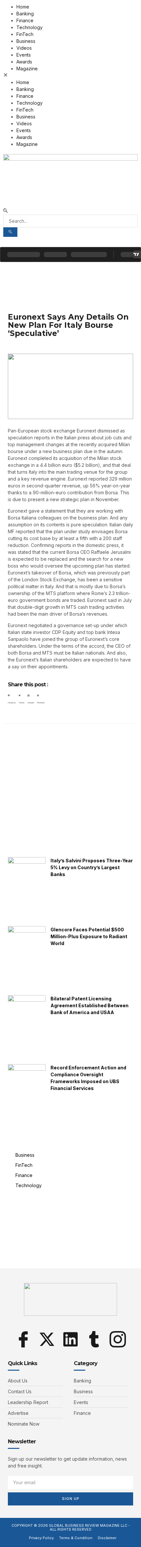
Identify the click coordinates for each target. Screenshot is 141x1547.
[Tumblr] (94, 1339)
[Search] (10, 232)
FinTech (24, 34)
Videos (24, 48)
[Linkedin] (70, 1339)
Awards (24, 61)
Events (23, 55)
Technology (29, 27)
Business (25, 41)
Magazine (27, 68)
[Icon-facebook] (23, 1339)
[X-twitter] (47, 1339)
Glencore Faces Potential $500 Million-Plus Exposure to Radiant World (88, 936)
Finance (24, 20)
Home (22, 6)
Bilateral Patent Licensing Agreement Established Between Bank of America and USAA (89, 1005)
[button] (70, 75)
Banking (25, 13)
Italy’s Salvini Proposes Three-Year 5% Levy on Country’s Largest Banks (91, 867)
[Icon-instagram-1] (118, 1339)
